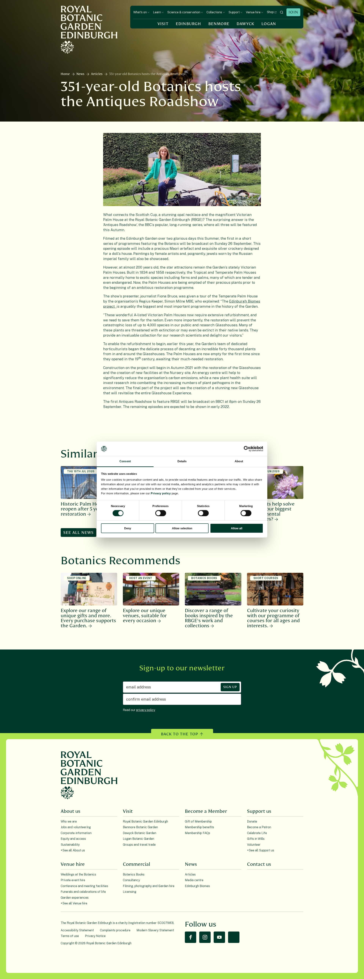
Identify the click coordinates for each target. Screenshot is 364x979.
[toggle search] (281, 12)
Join (293, 12)
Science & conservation (183, 12)
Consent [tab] (125, 461)
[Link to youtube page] (219, 937)
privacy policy (145, 710)
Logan (268, 24)
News (80, 74)
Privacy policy (161, 493)
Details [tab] (182, 461)
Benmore (218, 24)
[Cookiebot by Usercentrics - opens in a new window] (246, 449)
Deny (127, 528)
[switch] (160, 513)
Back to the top (179, 734)
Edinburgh (188, 24)
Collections (214, 12)
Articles (97, 74)
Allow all (236, 528)
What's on (140, 12)
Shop (270, 12)
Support (234, 12)
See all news (78, 532)
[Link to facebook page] (190, 937)
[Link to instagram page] (205, 937)
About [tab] (239, 461)
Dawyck (245, 24)
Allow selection (182, 528)
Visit (163, 24)
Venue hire (253, 12)
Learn (157, 12)
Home (65, 74)
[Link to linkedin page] (233, 937)
